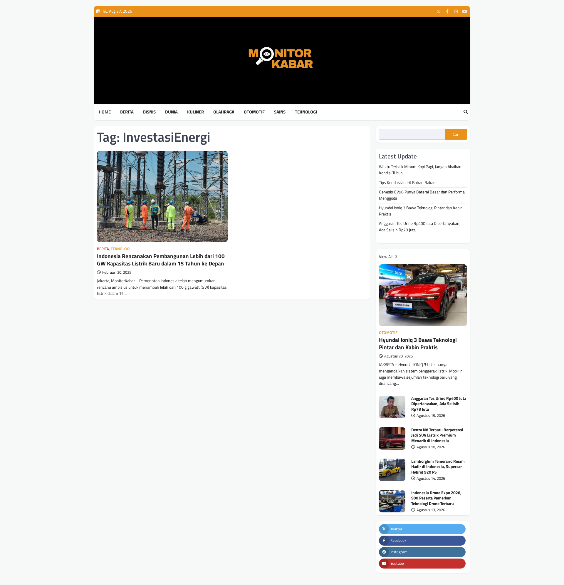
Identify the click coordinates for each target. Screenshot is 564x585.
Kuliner (195, 112)
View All (386, 256)
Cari (456, 134)
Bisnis (149, 112)
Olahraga (223, 112)
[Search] (465, 112)
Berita (127, 112)
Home (105, 112)
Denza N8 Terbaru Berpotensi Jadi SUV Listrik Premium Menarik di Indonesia (437, 435)
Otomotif (254, 112)
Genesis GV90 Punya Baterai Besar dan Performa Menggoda (422, 195)
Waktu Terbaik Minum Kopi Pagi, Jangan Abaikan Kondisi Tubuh (420, 169)
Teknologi (306, 112)
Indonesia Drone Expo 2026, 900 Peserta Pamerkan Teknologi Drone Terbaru (436, 498)
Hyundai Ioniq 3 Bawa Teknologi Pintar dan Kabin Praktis (421, 211)
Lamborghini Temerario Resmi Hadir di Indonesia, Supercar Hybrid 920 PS (438, 466)
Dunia (171, 112)
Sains (280, 112)
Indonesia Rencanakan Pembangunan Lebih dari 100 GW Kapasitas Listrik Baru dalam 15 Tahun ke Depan (161, 260)
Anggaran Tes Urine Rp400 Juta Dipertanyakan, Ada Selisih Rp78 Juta (419, 226)
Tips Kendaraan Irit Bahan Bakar (407, 182)
